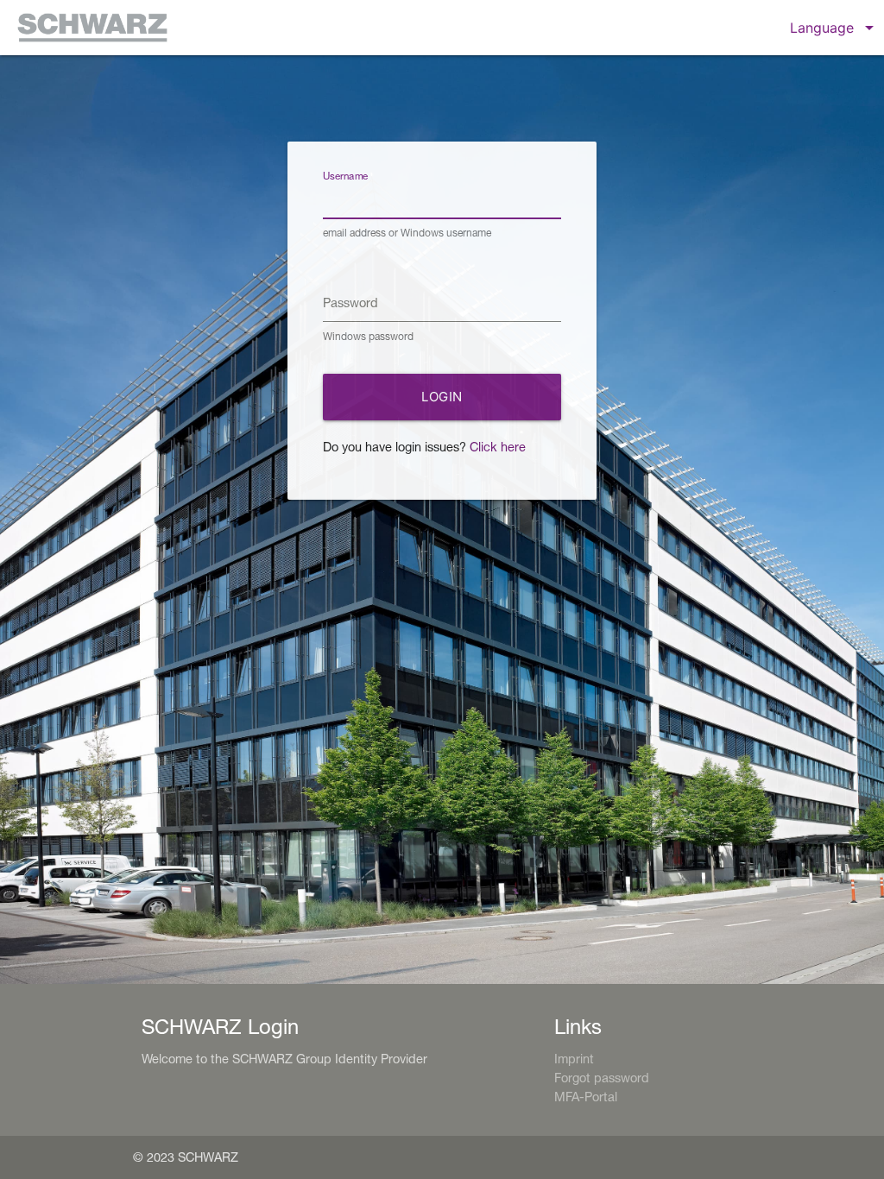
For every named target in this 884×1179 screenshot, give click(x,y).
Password (350, 302)
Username (346, 175)
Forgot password (601, 1077)
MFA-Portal (585, 1096)
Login (442, 396)
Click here (498, 446)
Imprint (574, 1058)
